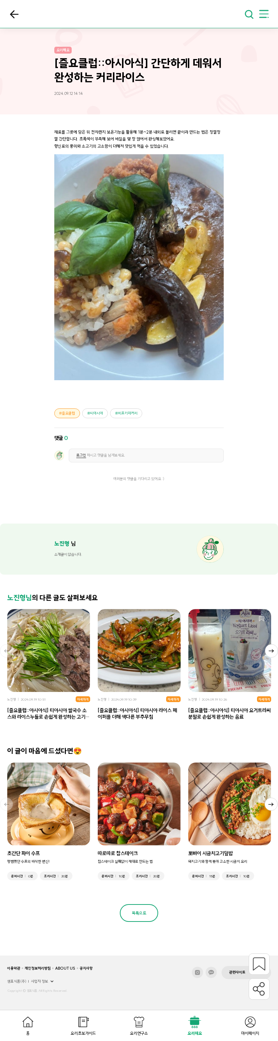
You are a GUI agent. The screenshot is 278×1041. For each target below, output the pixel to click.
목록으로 (14, 14)
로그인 (81, 455)
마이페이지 (250, 1033)
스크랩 (80, 619)
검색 (249, 14)
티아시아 (96, 413)
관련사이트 (237, 972)
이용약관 (13, 968)
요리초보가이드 (83, 1033)
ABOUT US (65, 968)
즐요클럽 (68, 413)
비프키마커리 (128, 413)
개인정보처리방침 (38, 968)
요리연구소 (139, 1033)
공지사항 (86, 968)
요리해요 (195, 1033)
